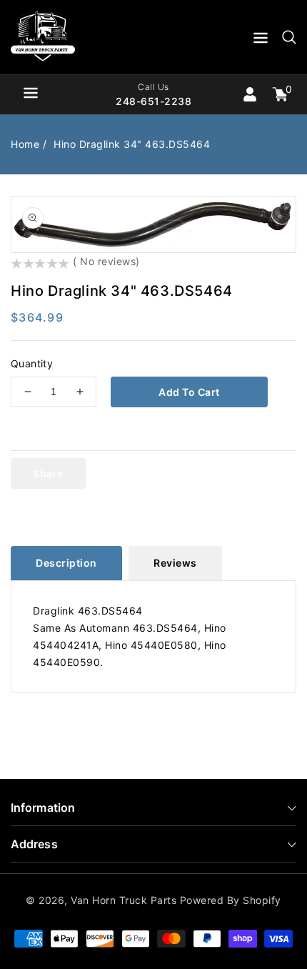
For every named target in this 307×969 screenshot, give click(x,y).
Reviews (175, 563)
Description (66, 563)
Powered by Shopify (230, 900)
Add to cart (189, 392)
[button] (260, 40)
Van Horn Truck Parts (123, 900)
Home (25, 144)
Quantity (32, 363)
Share (48, 473)
